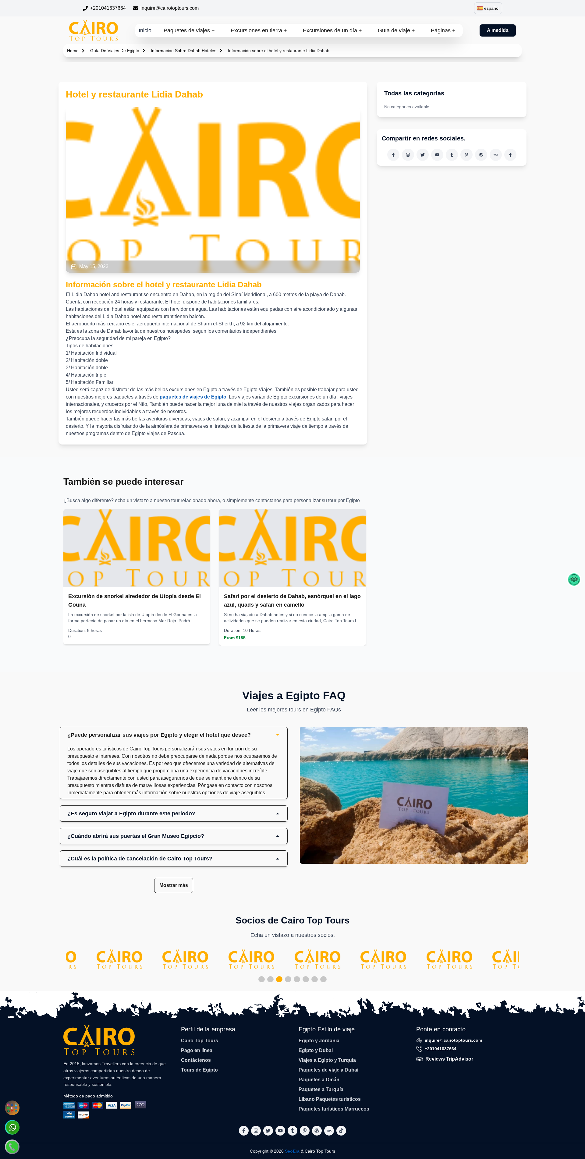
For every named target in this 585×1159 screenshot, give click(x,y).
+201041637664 (108, 8)
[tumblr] (452, 155)
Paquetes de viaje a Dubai (328, 1069)
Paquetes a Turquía (321, 1089)
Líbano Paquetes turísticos (330, 1099)
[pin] (466, 155)
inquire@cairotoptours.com (169, 8)
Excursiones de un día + (332, 30)
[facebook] (393, 155)
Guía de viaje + (396, 30)
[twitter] (423, 155)
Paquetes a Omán (319, 1079)
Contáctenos (196, 1060)
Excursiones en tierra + (259, 30)
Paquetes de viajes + (189, 30)
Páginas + (443, 30)
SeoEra (292, 1151)
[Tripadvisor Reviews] (574, 579)
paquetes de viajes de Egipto (193, 396)
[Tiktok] (510, 155)
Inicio (145, 30)
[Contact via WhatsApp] (12, 1127)
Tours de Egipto (199, 1069)
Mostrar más (173, 885)
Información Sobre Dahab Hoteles (183, 50)
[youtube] (437, 155)
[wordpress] (481, 155)
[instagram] (408, 155)
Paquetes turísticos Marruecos (334, 1108)
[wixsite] (496, 155)
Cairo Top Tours (199, 1040)
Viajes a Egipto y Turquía (327, 1060)
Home (73, 50)
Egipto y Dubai (316, 1050)
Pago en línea (196, 1050)
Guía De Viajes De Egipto (114, 50)
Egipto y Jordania (319, 1040)
